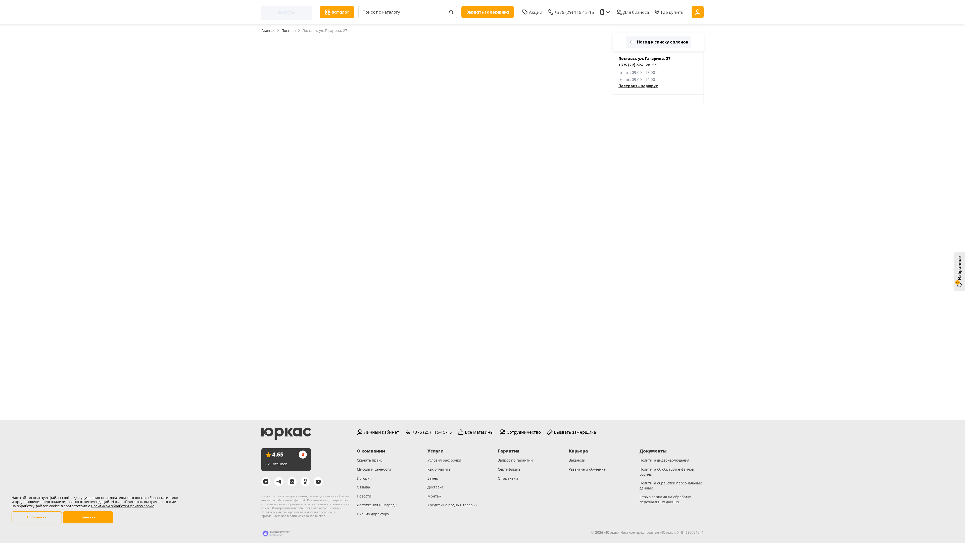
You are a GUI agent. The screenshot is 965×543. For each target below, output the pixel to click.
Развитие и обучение (587, 469)
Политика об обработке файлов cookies (667, 472)
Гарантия (508, 451)
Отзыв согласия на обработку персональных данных (665, 499)
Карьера (578, 451)
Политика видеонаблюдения (664, 460)
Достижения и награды (377, 505)
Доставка (435, 487)
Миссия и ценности (374, 469)
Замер (432, 478)
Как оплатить (439, 469)
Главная (268, 30)
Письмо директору (373, 514)
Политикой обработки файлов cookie (122, 506)
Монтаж (434, 496)
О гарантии (508, 478)
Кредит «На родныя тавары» (452, 505)
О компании (371, 451)
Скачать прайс (369, 460)
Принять (87, 517)
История (364, 478)
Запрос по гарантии (515, 460)
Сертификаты (509, 469)
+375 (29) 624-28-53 (637, 65)
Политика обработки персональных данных (671, 485)
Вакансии (577, 460)
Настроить (36, 517)
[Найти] (451, 12)
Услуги (435, 451)
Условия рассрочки (444, 460)
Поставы (288, 30)
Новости (364, 496)
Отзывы (364, 487)
